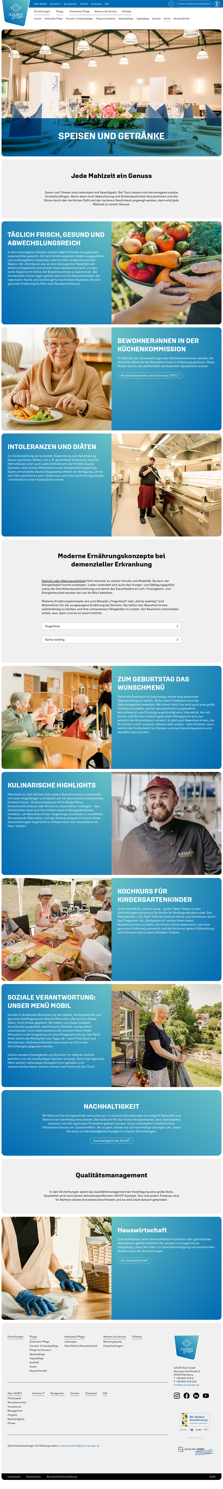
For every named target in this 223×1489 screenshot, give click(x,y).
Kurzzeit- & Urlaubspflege (79, 18)
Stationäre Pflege (53, 18)
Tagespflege (142, 18)
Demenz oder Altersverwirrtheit (64, 581)
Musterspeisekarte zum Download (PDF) (149, 375)
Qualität (156, 18)
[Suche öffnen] (171, 4)
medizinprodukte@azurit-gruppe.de (79, 1445)
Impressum (14, 1476)
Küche (167, 18)
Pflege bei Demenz (106, 18)
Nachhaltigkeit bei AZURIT (111, 1140)
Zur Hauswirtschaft (134, 1260)
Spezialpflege (126, 18)
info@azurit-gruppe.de (186, 1384)
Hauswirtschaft (181, 18)
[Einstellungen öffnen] (217, 4)
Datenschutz (33, 1476)
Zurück (37, 18)
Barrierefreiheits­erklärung (62, 1476)
